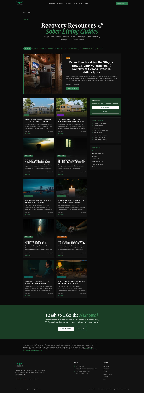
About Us (98, 48)
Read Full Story (71, 88)
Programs (68, 3)
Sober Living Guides (73, 48)
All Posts (27, 48)
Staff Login (92, 389)
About (75, 3)
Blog (80, 3)
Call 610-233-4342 (105, 107)
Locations (52, 3)
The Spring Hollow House (101, 130)
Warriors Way (97, 128)
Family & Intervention (87, 48)
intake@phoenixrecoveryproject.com (32, 350)
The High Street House (100, 123)
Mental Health (60, 48)
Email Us (105, 111)
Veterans (50, 48)
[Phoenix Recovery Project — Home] (19, 3)
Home (24, 12)
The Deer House (98, 125)
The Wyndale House (99, 137)
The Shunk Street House (100, 135)
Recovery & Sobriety (39, 48)
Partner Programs (108, 374)
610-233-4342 (122, 3)
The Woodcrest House (100, 139)
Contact (87, 3)
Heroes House (98, 132)
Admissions (60, 3)
